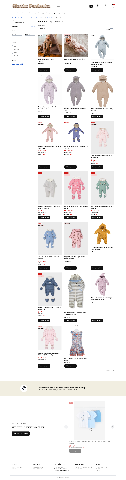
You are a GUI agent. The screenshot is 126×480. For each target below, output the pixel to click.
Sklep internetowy (62, 477)
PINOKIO (16, 56)
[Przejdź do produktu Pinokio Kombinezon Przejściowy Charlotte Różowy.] (50, 89)
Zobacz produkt (44, 70)
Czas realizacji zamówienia (61, 470)
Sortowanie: (41, 25)
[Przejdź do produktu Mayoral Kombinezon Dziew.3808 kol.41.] (76, 341)
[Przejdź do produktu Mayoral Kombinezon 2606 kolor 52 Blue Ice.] (50, 238)
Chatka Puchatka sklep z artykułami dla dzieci (23, 17)
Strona (108, 29)
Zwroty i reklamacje (17, 467)
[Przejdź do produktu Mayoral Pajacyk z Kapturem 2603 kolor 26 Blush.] (76, 238)
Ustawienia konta (37, 468)
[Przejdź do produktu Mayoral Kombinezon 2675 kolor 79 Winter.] (76, 133)
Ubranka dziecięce (51, 17)
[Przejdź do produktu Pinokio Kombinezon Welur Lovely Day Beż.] (102, 90)
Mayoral (16, 49)
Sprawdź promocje (21, 433)
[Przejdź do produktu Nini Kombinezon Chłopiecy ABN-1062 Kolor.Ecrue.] (76, 291)
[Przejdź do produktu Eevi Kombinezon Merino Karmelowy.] (50, 46)
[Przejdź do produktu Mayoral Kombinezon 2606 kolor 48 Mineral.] (102, 188)
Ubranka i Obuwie (40, 17)
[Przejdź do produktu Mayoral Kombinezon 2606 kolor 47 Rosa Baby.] (102, 137)
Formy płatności (58, 467)
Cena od (14, 34)
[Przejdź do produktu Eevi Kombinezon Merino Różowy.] (76, 46)
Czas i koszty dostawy (60, 468)
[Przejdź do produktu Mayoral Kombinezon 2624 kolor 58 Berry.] (76, 188)
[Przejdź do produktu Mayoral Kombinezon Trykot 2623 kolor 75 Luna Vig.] (50, 188)
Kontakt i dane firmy (101, 467)
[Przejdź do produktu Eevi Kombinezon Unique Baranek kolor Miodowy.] (102, 234)
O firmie (98, 470)
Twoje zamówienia (38, 467)
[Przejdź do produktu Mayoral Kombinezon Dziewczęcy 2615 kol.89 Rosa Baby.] (50, 338)
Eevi (15, 46)
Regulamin (14, 468)
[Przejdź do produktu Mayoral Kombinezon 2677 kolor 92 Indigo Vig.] (50, 289)
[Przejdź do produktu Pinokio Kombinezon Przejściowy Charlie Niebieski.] (102, 47)
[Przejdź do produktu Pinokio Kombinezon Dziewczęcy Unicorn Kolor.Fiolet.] (102, 284)
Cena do (27, 34)
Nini (15, 52)
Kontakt (98, 468)
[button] (91, 6)
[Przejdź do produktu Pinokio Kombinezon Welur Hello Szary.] (76, 90)
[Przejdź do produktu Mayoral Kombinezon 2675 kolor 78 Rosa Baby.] (50, 133)
